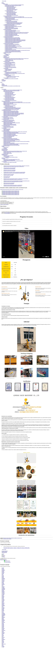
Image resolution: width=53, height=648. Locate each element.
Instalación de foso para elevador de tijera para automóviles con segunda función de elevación (17, 50)
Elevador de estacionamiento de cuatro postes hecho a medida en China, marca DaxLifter (17, 32)
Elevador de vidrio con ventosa (9, 60)
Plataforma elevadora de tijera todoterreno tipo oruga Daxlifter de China (14, 16)
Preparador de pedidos (6, 61)
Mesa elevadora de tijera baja (9, 10)
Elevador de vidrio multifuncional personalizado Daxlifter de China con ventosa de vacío (16, 58)
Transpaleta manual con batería (7, 538)
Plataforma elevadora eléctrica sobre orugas (11, 25)
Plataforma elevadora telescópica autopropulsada (11, 28)
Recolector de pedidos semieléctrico (10, 62)
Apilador (5, 53)
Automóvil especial (6, 74)
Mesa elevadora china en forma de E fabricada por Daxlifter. (13, 5)
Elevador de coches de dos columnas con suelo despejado (11, 139)
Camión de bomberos (8, 75)
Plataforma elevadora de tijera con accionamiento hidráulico (15, 22)
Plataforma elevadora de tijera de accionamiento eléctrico (14, 23)
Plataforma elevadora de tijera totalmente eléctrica (11, 19)
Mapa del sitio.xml (4, 552)
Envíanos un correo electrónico (4, 204)
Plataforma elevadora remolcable (9, 27)
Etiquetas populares (4, 551)
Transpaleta (6, 54)
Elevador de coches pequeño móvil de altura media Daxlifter (13, 51)
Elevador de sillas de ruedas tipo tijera (10, 65)
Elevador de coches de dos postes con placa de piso (12, 44)
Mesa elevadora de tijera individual (9, 92)
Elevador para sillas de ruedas (7, 63)
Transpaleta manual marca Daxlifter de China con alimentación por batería (15, 73)
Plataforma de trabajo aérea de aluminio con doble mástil (11, 112)
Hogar (3, 2)
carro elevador (7, 213)
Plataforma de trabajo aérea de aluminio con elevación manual (13, 41)
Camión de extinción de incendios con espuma (13, 76)
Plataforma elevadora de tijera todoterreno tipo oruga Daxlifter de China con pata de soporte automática (18, 17)
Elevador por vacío (6, 57)
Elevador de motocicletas (8, 48)
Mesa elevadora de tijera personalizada (10, 13)
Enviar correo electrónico (3, 559)
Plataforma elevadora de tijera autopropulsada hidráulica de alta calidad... (13, 181)
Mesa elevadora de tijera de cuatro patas (12, 9)
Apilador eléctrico (6, 147)
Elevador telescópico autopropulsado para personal (12, 42)
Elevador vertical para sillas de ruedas (10, 64)
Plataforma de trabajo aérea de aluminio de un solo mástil (12, 38)
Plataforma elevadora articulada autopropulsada (10, 124)
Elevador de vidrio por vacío (7, 152)
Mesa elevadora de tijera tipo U (11, 11)
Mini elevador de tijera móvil (9, 106)
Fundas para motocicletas (5, 157)
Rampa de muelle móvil (8, 69)
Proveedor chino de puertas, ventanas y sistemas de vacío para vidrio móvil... (17, 547)
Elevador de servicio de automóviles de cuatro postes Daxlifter (13, 46)
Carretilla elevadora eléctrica (7, 52)
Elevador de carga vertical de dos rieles (10, 66)
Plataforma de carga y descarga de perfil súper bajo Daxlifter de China (14, 4)
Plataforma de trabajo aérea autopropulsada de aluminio (11, 115)
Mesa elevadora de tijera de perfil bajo (12, 12)
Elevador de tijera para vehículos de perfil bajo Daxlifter (11, 144)
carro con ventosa (6, 212)
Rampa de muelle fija (8, 70)
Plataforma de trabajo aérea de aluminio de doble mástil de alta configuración (15, 40)
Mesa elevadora (4, 89)
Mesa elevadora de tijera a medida (11, 14)
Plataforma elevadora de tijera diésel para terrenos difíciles (12, 24)
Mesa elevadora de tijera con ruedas (10, 95)
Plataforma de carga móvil (7, 128)
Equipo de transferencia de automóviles (10, 45)
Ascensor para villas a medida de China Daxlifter (11, 78)
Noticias (3, 79)
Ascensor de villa (4, 161)
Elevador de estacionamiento (7, 29)
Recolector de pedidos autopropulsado (9, 118)
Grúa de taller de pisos (5, 149)
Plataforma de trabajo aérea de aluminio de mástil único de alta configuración (15, 39)
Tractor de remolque (6, 55)
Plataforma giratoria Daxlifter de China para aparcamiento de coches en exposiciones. (15, 133)
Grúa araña (5, 56)
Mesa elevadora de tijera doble (11, 7)
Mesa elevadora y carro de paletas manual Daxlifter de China (12, 159)
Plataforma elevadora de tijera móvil (10, 18)
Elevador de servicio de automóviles (8, 43)
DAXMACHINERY (8, 562)
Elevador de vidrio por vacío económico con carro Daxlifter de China (14, 59)
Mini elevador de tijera (8, 20)
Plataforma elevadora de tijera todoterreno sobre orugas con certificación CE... (14, 166)
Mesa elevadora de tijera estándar (9, 6)
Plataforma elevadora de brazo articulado (7, 121)
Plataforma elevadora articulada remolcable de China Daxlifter (13, 26)
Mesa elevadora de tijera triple (11, 8)
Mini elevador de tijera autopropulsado (12, 21)
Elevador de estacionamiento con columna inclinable (12, 35)
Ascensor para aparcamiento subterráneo (10, 30)
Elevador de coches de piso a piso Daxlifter (11, 47)
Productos (3, 3)
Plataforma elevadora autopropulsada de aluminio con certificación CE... (13, 179)
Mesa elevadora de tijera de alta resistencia (12, 15)
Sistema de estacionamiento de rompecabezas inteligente (11, 132)
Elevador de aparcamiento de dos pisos (10, 31)
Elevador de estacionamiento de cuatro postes (11, 34)
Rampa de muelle (6, 68)
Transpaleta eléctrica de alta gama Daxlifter (11, 72)
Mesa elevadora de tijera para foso (9, 98)
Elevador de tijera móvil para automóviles (10, 49)
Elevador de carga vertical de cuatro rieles (10, 67)
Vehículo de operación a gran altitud (8, 155)
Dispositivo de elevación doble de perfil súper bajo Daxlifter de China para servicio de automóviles (16, 141)
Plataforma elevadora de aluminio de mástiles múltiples (12, 37)
